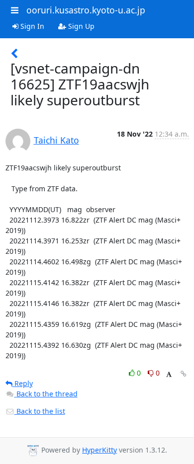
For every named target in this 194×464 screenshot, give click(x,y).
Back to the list (39, 411)
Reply (22, 383)
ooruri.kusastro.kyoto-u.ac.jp (85, 10)
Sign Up (80, 26)
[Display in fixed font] (169, 374)
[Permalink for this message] (183, 374)
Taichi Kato (56, 140)
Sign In (31, 26)
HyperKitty (99, 450)
